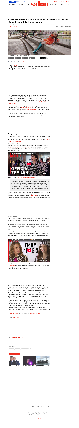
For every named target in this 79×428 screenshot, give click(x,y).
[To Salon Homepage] (39, 4)
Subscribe (12, 1)
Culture (21, 4)
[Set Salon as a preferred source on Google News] (43, 58)
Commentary (11, 349)
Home (28, 406)
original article (16, 317)
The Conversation (24, 61)
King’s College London (35, 313)
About (33, 406)
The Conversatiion (24, 349)
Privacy (48, 406)
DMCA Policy (39, 418)
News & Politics (12, 4)
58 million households (26, 107)
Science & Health (54, 4)
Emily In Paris (17, 349)
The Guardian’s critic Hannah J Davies (25, 177)
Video (69, 4)
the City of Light (33, 195)
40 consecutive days (31, 109)
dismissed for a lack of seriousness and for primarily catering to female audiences (27, 138)
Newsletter (56, 1)
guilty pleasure (17, 65)
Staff (38, 406)
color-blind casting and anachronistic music (20, 147)
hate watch (25, 65)
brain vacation (33, 65)
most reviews (43, 65)
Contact (42, 406)
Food (28, 4)
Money (62, 4)
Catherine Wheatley (13, 26)
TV (30, 349)
